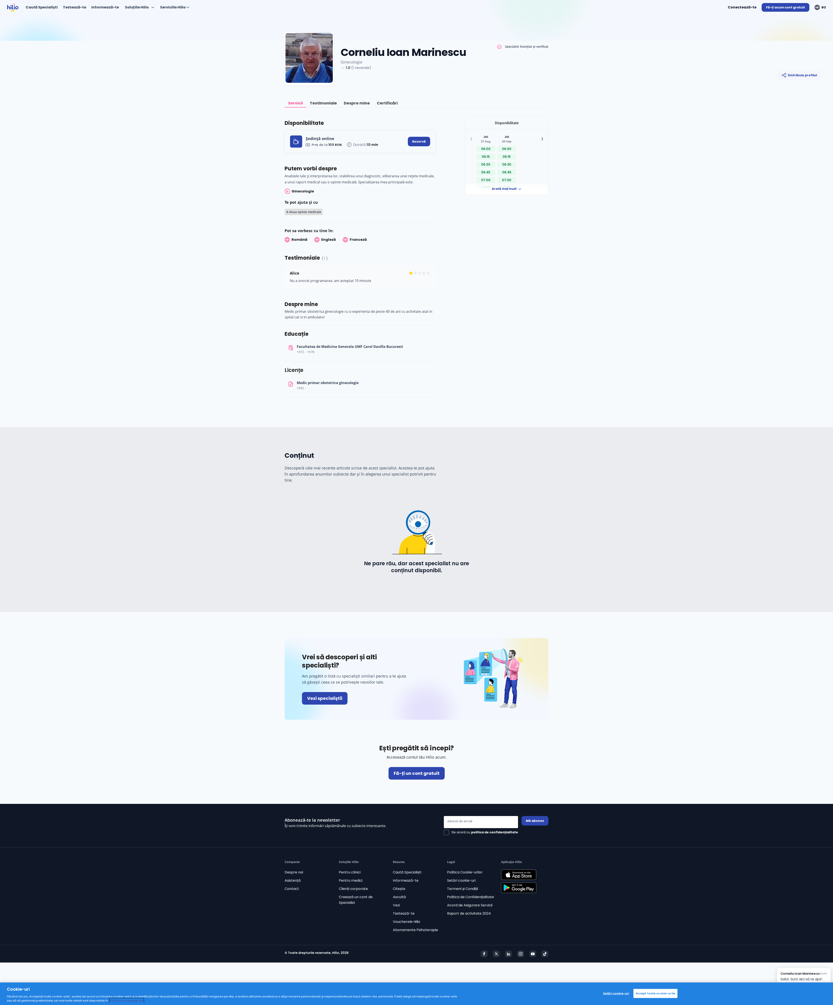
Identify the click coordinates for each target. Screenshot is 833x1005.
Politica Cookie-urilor (465, 872)
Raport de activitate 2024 (469, 913)
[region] (416, 993)
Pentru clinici (350, 872)
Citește (399, 888)
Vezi (396, 905)
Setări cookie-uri (461, 880)
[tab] (295, 103)
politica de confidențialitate (494, 832)
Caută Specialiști (407, 872)
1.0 (348, 67)
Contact (292, 888)
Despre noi (294, 872)
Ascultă (399, 896)
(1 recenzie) (361, 67)
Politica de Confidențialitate (470, 896)
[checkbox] (481, 832)
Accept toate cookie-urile (655, 993)
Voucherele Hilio (406, 921)
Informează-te (405, 880)
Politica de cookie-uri (127, 1000)
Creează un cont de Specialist (356, 899)
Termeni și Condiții (462, 888)
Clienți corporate (353, 888)
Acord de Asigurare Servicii (469, 905)
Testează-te (404, 913)
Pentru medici (350, 880)
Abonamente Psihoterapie (415, 929)
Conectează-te (742, 7)
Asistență (293, 880)
